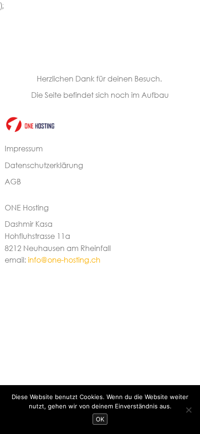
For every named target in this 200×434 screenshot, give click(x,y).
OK (100, 419)
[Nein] (188, 409)
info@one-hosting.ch (64, 259)
